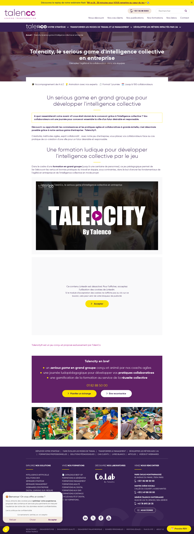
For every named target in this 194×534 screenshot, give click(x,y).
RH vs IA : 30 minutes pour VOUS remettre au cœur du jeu (116, 2)
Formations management (74, 481)
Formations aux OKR (71, 490)
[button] (6, 529)
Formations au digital (72, 487)
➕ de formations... (71, 500)
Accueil (29, 35)
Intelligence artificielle (37, 475)
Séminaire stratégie (35, 481)
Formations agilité (71, 484)
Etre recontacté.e (117, 393)
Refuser (12, 520)
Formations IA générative (74, 478)
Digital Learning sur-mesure (39, 490)
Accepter (52, 519)
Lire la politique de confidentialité (19, 510)
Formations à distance (73, 493)
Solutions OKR (33, 478)
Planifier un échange (80, 393)
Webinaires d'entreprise (37, 487)
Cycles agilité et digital (73, 497)
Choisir (33, 520)
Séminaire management (36, 484)
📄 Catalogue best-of (72, 475)
